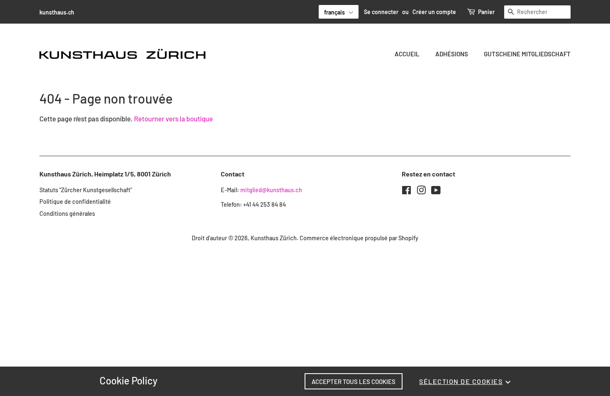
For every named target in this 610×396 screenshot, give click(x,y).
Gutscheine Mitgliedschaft (527, 54)
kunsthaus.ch (56, 12)
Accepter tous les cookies (353, 381)
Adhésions (451, 54)
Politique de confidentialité (75, 201)
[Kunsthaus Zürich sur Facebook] (406, 191)
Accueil (407, 54)
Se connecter (381, 11)
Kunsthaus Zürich (274, 237)
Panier (486, 11)
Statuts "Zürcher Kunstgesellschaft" (85, 189)
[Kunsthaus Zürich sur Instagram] (421, 191)
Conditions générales (67, 213)
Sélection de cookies (461, 381)
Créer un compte (434, 11)
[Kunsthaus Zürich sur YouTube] (436, 191)
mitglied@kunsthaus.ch (271, 189)
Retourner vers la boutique (173, 118)
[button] (339, 12)
